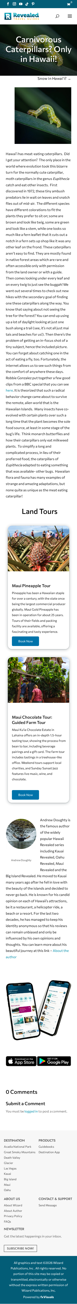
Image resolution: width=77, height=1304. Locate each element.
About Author (13, 1210)
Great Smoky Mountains (19, 1152)
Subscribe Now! (20, 1248)
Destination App (49, 1152)
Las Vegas (10, 1168)
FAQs (7, 1221)
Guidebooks (46, 1146)
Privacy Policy (13, 1216)
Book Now (25, 641)
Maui (7, 1184)
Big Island (10, 1179)
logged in (31, 1111)
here (9, 390)
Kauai (7, 1173)
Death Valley (12, 1157)
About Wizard (13, 1205)
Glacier (8, 1163)
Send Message (48, 1205)
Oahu (7, 1190)
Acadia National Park (17, 1146)
